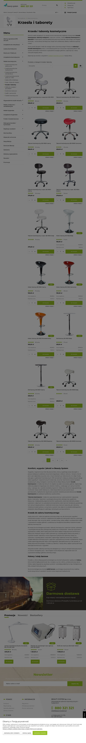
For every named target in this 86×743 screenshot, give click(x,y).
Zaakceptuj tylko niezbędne (11, 733)
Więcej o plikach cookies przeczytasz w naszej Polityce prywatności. (22, 729)
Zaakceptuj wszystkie (40, 733)
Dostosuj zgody (27, 733)
